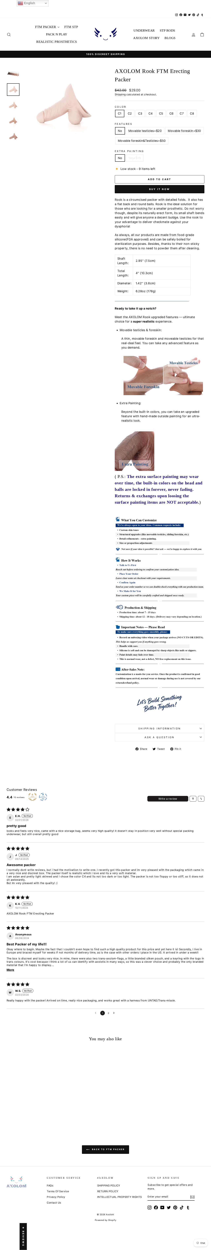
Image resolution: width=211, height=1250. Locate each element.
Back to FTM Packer (108, 1149)
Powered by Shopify (105, 1220)
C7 (182, 113)
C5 (161, 113)
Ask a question (159, 737)
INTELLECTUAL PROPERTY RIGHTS (119, 1196)
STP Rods (167, 30)
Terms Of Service (58, 1191)
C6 (171, 113)
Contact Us (54, 1202)
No (120, 131)
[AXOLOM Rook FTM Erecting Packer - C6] (36, 1117)
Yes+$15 (134, 158)
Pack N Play (56, 34)
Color (120, 106)
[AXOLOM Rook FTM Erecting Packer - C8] (45, 1117)
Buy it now (159, 189)
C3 (140, 113)
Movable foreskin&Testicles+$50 (142, 140)
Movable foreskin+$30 (184, 131)
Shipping (120, 94)
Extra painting (129, 151)
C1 (119, 113)
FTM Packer (46, 27)
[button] (22, 1108)
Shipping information (159, 728)
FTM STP (71, 27)
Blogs (170, 38)
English (29, 3)
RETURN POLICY (107, 1191)
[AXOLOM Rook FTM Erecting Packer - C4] (27, 1117)
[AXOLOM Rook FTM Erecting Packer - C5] (32, 1117)
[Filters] (193, 799)
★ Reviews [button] (23, 1237)
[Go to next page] (114, 1013)
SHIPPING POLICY (108, 1185)
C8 (192, 113)
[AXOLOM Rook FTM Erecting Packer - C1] (14, 1117)
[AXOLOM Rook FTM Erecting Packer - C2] (18, 1117)
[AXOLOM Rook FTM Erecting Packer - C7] (41, 1117)
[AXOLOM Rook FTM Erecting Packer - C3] (23, 1117)
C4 (151, 113)
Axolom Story (146, 38)
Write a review (167, 798)
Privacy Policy (56, 1196)
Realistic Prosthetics (56, 41)
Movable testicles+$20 (145, 131)
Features (124, 123)
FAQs (50, 1185)
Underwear (144, 30)
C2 (130, 113)
